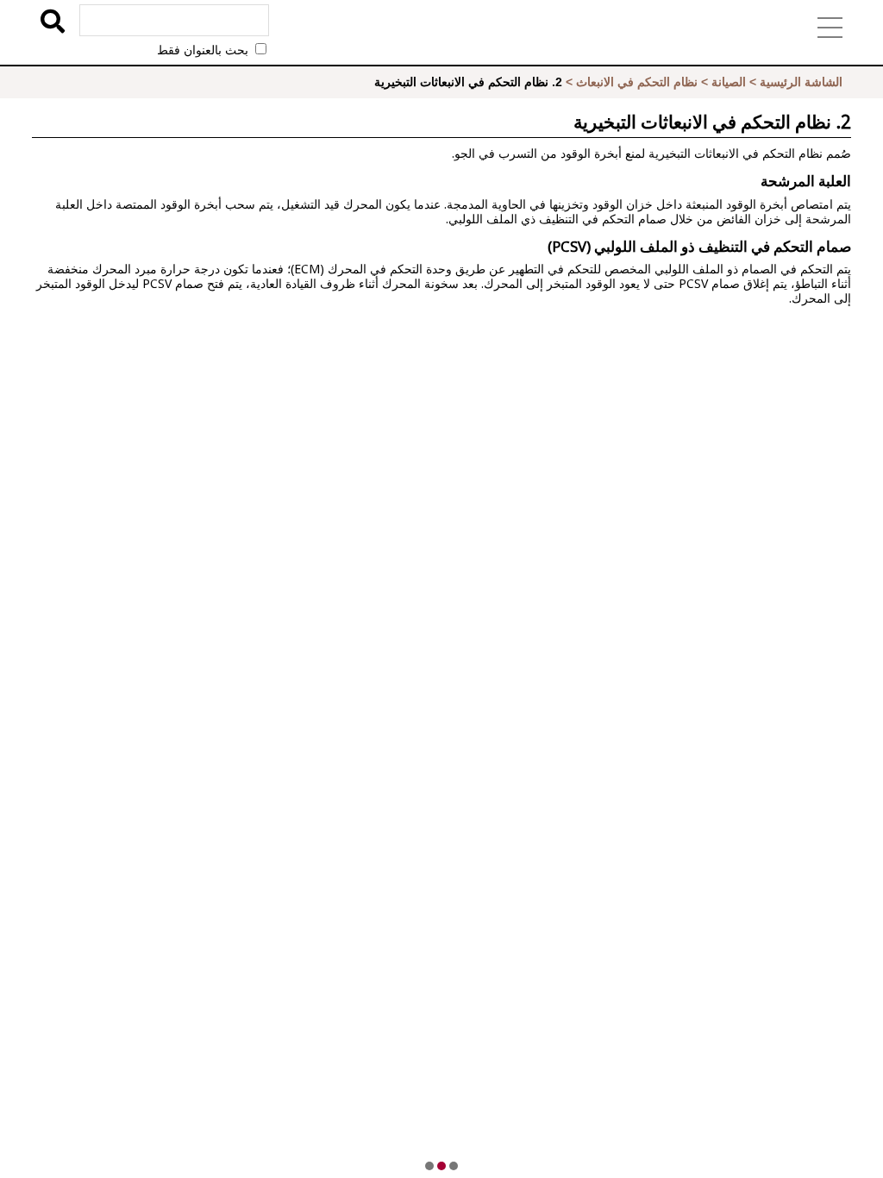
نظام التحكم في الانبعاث (637, 82)
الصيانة (728, 82)
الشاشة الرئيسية (801, 82)
